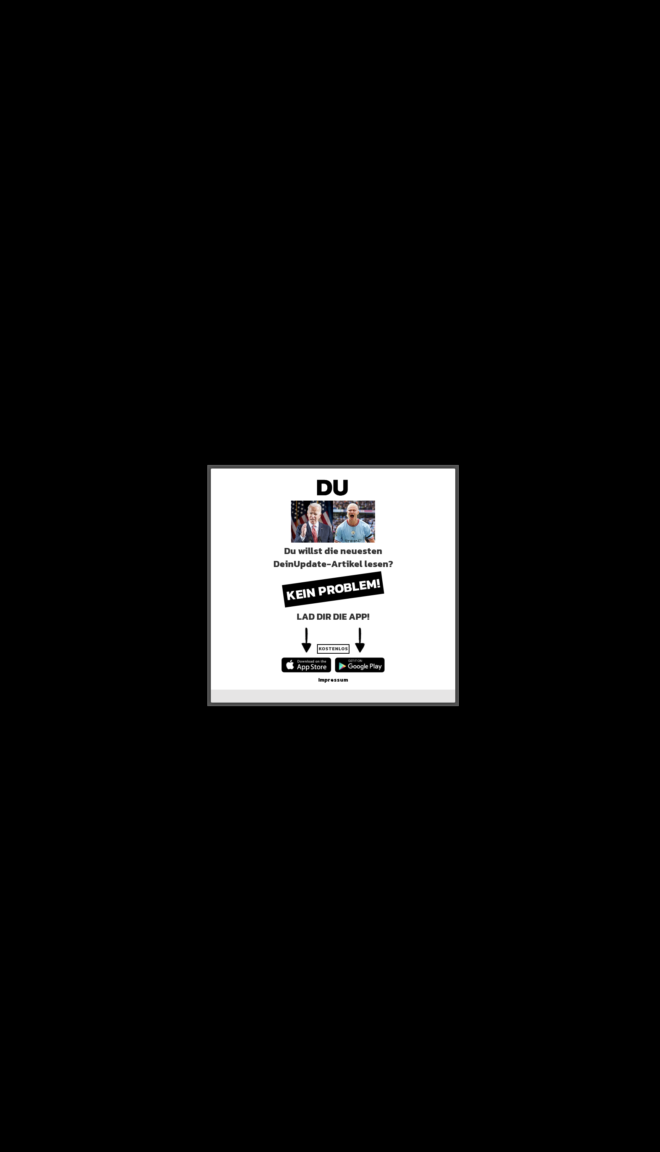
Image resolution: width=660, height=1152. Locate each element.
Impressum (333, 680)
